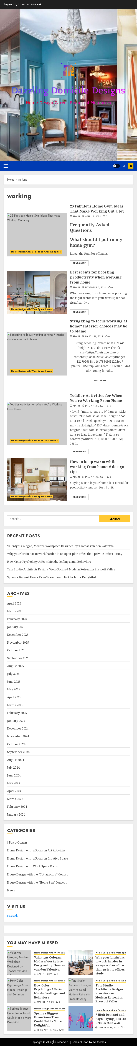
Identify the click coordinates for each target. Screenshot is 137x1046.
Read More (79, 263)
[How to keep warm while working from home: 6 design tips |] (37, 479)
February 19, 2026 (47, 1030)
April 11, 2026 (44, 974)
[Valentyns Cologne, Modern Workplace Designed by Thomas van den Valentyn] (19, 962)
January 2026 (16, 627)
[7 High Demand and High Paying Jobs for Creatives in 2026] (80, 1018)
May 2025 (13, 689)
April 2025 (14, 697)
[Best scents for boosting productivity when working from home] (37, 292)
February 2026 (17, 619)
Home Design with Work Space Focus (31, 309)
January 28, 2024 (95, 477)
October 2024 (16, 744)
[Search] (124, 165)
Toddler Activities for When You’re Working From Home (96, 398)
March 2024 (15, 799)
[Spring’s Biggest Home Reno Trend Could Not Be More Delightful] (19, 1018)
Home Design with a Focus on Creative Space (36, 251)
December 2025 (17, 635)
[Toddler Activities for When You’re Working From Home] (37, 423)
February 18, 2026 (108, 1027)
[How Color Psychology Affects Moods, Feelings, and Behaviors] (19, 990)
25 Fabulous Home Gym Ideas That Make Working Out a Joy (97, 209)
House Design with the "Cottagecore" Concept (38, 874)
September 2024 (18, 752)
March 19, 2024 (94, 336)
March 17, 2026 (46, 1002)
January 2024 (16, 814)
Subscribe (130, 166)
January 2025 (16, 721)
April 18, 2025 (92, 216)
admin (76, 216)
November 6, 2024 (95, 287)
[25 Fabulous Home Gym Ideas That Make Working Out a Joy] (37, 234)
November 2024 (18, 736)
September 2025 (18, 658)
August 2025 (15, 666)
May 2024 (13, 783)
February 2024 (17, 807)
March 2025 (15, 705)
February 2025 (17, 713)
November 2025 (18, 642)
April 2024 (14, 791)
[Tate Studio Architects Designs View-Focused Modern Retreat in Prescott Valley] (80, 990)
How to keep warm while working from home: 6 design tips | (97, 466)
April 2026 (14, 603)
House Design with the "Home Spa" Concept (37, 882)
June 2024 (14, 775)
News (11, 890)
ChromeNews (80, 1042)
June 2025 (14, 682)
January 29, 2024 (95, 406)
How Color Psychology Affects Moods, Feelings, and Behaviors (49, 562)
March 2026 (15, 611)
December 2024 (17, 728)
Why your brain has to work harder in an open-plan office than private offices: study (64, 554)
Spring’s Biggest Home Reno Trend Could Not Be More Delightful (51, 577)
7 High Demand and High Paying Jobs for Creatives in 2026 (110, 1019)
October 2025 (16, 650)
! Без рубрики (17, 842)
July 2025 (13, 674)
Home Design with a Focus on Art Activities (34, 440)
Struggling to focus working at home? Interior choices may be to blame (98, 326)
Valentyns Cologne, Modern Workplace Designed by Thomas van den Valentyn (60, 546)
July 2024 (13, 767)
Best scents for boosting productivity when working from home (96, 277)
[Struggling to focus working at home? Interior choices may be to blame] (37, 354)
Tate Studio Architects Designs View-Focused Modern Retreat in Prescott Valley (61, 569)
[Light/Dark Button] (116, 166)
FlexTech (12, 916)
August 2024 (15, 760)
